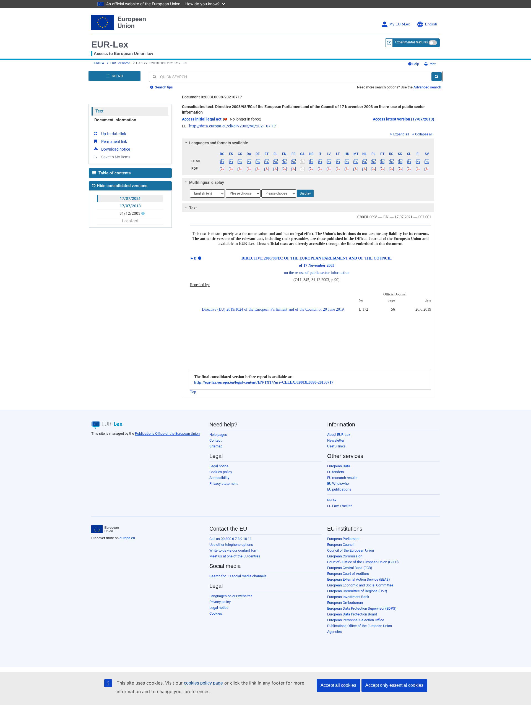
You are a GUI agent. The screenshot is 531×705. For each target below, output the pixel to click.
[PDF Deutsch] (257, 168)
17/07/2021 (130, 198)
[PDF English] (284, 168)
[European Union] (105, 529)
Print (432, 64)
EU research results (342, 478)
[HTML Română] (391, 161)
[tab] (308, 143)
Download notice (115, 149)
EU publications (339, 489)
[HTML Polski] (373, 161)
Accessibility (219, 478)
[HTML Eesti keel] (266, 161)
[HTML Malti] (355, 161)
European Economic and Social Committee (360, 585)
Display (305, 193)
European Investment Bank (348, 597)
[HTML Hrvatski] (311, 161)
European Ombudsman (345, 603)
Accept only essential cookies (394, 685)
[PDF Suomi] (418, 168)
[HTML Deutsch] (257, 161)
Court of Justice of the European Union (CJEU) (363, 562)
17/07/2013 (130, 206)
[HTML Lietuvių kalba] (338, 161)
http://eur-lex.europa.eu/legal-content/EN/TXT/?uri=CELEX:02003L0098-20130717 (263, 382)
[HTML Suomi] (418, 161)
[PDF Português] (382, 168)
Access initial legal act (202, 119)
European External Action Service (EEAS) (358, 579)
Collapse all (424, 134)
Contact (215, 440)
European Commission (344, 556)
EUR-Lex (109, 44)
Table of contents (114, 173)
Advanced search (427, 87)
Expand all (401, 134)
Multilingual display (206, 182)
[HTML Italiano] (320, 161)
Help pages (218, 435)
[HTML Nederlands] (364, 161)
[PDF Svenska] (427, 168)
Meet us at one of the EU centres (234, 556)
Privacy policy (220, 602)
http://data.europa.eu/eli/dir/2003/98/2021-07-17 (232, 126)
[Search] (436, 76)
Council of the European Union (350, 550)
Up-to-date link (113, 134)
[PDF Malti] (355, 168)
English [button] (431, 24)
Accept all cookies (338, 685)
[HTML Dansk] (248, 161)
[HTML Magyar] (346, 161)
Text (99, 111)
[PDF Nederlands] (364, 168)
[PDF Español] (231, 168)
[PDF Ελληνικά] (275, 168)
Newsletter (335, 440)
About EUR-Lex (338, 435)
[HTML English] (284, 161)
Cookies (215, 613)
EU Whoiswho (338, 483)
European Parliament (343, 539)
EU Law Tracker (339, 506)
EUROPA (98, 63)
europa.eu (127, 538)
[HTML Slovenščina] (409, 161)
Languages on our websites (231, 596)
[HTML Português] (382, 161)
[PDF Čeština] (240, 168)
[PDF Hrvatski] (311, 168)
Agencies (334, 632)
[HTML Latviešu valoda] (329, 161)
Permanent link (114, 141)
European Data (338, 466)
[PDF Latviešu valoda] (329, 168)
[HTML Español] (231, 161)
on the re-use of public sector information (316, 273)
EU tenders (335, 472)
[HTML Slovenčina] (400, 161)
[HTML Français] (293, 161)
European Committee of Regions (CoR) (357, 591)
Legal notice (218, 466)
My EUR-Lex (399, 24)
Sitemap (215, 446)
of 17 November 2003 (316, 265)
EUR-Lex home (120, 63)
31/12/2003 (129, 213)
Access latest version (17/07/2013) (403, 119)
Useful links (336, 446)
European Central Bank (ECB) (349, 568)
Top (193, 392)
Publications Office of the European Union (167, 433)
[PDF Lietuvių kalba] (338, 168)
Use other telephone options (231, 544)
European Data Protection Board (352, 614)
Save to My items (115, 157)
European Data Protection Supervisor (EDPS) (362, 608)
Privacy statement (223, 483)
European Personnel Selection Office (355, 620)
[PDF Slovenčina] (400, 168)
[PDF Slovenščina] (409, 168)
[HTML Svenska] (427, 161)
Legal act (130, 221)
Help (415, 64)
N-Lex (331, 500)
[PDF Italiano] (320, 168)
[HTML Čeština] (240, 161)
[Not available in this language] (302, 161)
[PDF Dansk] (248, 168)
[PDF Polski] (373, 168)
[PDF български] (222, 168)
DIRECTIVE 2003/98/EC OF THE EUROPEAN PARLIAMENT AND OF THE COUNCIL (316, 258)
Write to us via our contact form (233, 550)
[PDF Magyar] (346, 168)
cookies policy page (203, 683)
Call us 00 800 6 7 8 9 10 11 (230, 539)
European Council (340, 544)
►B (193, 258)
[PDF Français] (293, 168)
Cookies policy (220, 472)
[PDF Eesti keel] (266, 168)
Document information (115, 119)
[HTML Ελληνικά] (275, 161)
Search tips (163, 87)
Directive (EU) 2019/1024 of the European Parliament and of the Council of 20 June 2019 (273, 309)
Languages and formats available (218, 143)
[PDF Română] (391, 168)
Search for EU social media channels (238, 576)
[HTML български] (222, 161)
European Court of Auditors (348, 574)
